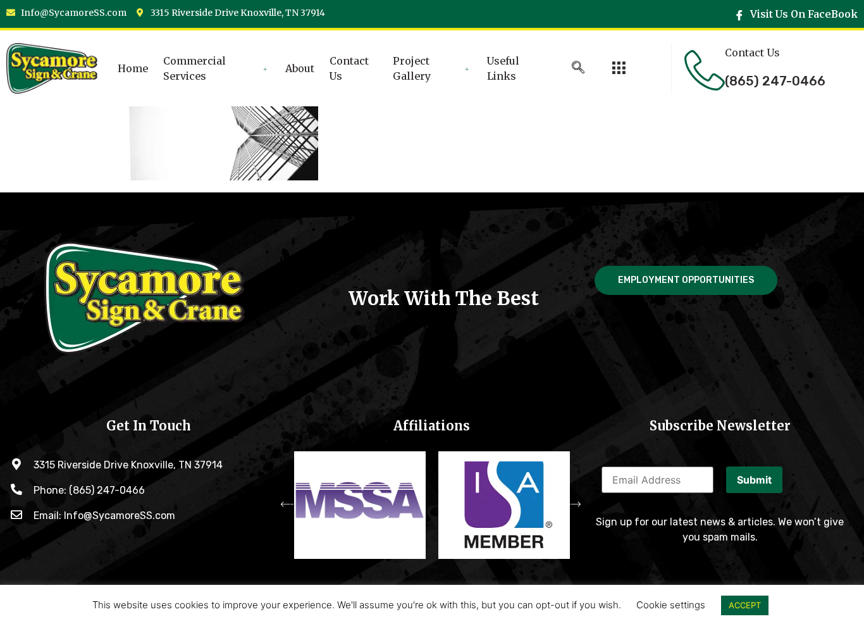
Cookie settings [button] (670, 605)
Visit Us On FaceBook (803, 14)
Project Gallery (412, 68)
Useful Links (503, 68)
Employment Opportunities (686, 280)
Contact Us (349, 68)
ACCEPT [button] (745, 605)
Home (133, 68)
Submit (754, 479)
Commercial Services (194, 68)
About (299, 68)
